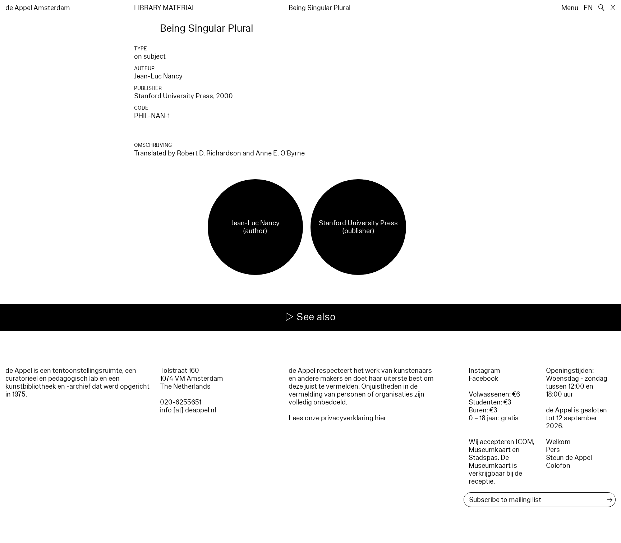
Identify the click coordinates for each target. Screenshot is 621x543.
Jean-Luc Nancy (158, 76)
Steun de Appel (569, 457)
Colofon (558, 465)
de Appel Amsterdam (37, 8)
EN (588, 8)
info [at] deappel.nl (188, 410)
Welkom (558, 442)
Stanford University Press (173, 96)
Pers (553, 449)
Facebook (483, 378)
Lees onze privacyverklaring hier (337, 418)
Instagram (484, 370)
